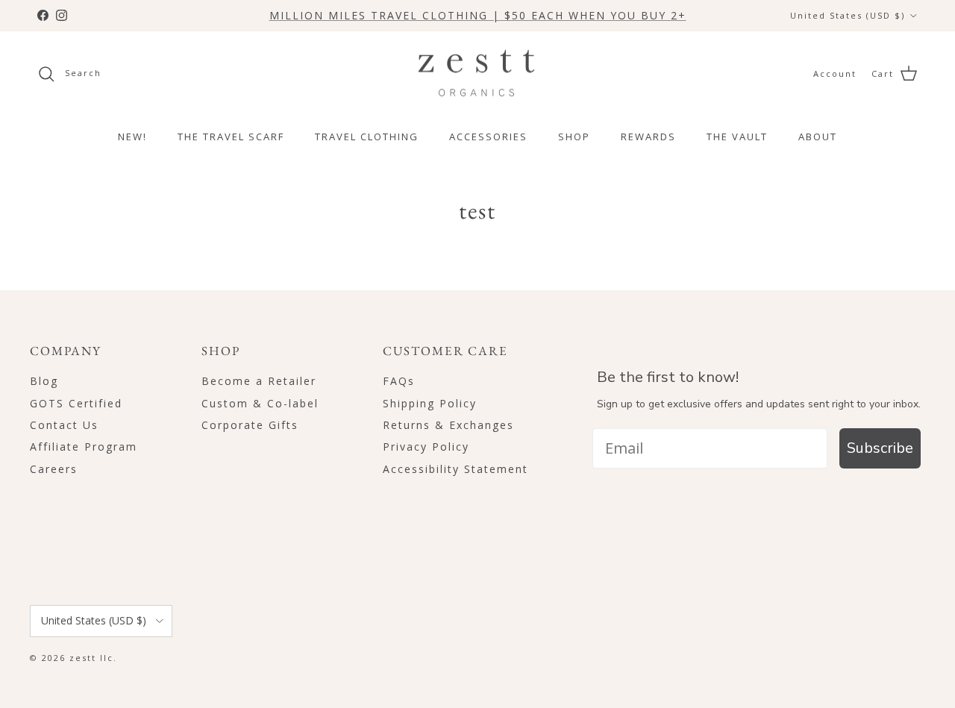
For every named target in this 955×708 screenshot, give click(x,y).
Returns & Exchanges (448, 425)
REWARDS (648, 136)
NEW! (132, 136)
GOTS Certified (76, 403)
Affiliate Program (83, 446)
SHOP (574, 136)
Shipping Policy (430, 403)
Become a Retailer (258, 381)
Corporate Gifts (249, 425)
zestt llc (91, 657)
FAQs (399, 381)
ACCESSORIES (488, 136)
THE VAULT (737, 136)
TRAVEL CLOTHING (367, 136)
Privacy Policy (426, 446)
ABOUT (817, 136)
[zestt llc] (478, 73)
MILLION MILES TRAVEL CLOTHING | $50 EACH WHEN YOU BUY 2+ (477, 15)
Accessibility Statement (455, 469)
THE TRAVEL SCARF (231, 136)
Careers (54, 469)
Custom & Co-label (260, 403)
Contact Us (64, 425)
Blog (44, 381)
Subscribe (880, 448)
